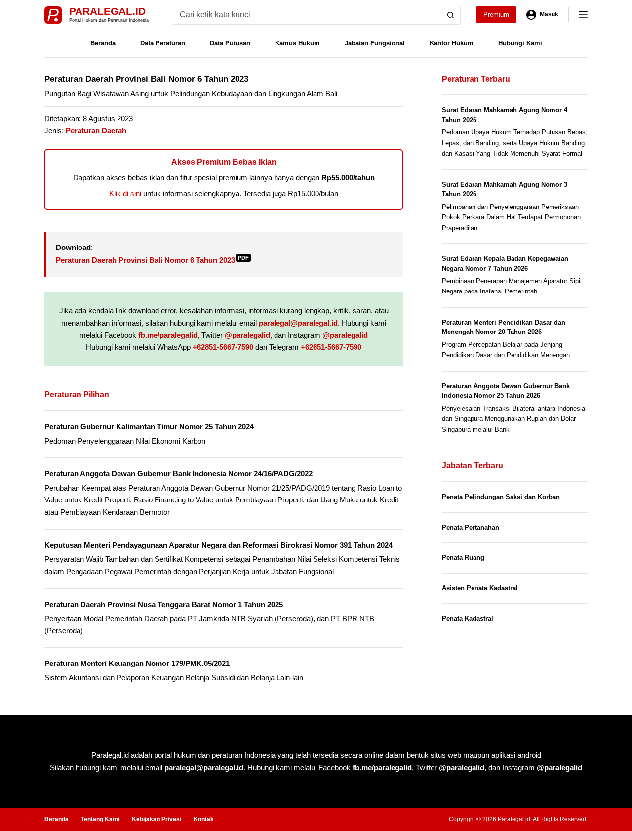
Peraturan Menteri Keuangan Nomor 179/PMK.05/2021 (137, 663)
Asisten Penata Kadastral (480, 588)
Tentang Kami (100, 819)
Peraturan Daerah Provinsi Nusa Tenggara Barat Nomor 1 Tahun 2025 (163, 604)
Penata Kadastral (467, 618)
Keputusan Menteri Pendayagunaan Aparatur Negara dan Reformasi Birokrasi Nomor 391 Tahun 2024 (218, 545)
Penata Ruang (463, 557)
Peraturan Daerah (96, 130)
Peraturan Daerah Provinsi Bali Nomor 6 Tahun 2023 (152, 260)
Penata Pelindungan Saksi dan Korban (501, 496)
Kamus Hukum (297, 43)
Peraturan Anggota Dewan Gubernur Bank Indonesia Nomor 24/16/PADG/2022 (178, 473)
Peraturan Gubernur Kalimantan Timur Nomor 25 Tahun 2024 (149, 426)
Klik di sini (125, 193)
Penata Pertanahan (470, 527)
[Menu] (583, 14)
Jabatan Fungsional (375, 43)
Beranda (103, 43)
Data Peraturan (162, 43)
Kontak (204, 819)
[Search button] (450, 14)
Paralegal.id (107, 11)
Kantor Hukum (452, 43)
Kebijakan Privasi (156, 819)
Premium (496, 14)
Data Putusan (230, 43)
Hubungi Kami (520, 43)
